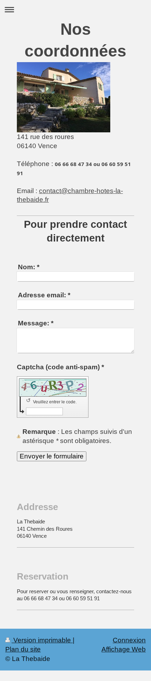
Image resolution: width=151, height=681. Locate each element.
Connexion (129, 640)
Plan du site (23, 649)
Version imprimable (42, 640)
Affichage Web (123, 649)
